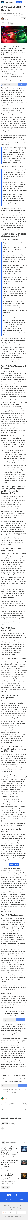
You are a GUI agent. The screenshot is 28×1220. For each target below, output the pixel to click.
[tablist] (8, 1123)
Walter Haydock (9, 17)
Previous (6, 1109)
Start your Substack (10, 1213)
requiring (6, 472)
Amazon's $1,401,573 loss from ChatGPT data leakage (10, 1175)
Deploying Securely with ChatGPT (10, 1153)
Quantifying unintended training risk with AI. (10, 1178)
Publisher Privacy (19, 1206)
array (2, 713)
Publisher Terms (14, 1207)
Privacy (10, 1209)
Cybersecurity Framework (9, 70)
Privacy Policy (14, 1092)
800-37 (18, 48)
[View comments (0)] (8, 23)
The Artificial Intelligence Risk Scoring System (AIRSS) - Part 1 (9, 1162)
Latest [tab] (7, 1142)
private (15, 92)
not (4, 808)
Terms (14, 1209)
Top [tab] (3, 1142)
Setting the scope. (6, 1166)
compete (4, 390)
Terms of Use (21, 1089)
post (5, 482)
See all (4, 1187)
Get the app (22, 1213)
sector (20, 92)
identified (16, 839)
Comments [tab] (5, 1123)
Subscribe (19, 2)
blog (2, 413)
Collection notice (21, 1209)
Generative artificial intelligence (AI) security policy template (9, 1149)
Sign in (24, 2)
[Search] (25, 1142)
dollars (20, 452)
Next (23, 1109)
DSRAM (4, 691)
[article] (14, 1152)
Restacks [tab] (11, 1123)
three (12, 792)
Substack (6, 1216)
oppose (22, 935)
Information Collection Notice (17, 1091)
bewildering (22, 711)
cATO (21, 966)
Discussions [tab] (13, 1142)
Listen (24, 18)
